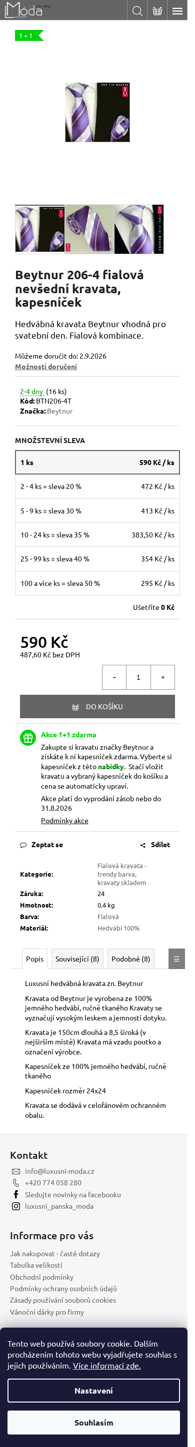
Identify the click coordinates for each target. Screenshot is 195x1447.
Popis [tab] (35, 958)
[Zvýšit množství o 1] (162, 677)
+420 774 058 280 (53, 1182)
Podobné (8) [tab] (131, 958)
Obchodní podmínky (42, 1276)
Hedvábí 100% (119, 928)
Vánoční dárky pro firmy (47, 1311)
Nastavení (93, 1390)
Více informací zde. (107, 1365)
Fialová (108, 916)
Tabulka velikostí (36, 1264)
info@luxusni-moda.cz (59, 1170)
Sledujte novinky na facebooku (73, 1194)
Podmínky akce (64, 820)
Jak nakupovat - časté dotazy (55, 1253)
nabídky (111, 766)
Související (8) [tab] (78, 958)
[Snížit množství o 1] (114, 677)
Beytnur (59, 410)
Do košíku (104, 706)
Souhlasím (94, 1422)
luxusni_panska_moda (59, 1205)
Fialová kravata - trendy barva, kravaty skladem (122, 874)
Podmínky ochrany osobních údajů (63, 1288)
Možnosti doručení (46, 366)
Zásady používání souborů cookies (63, 1299)
